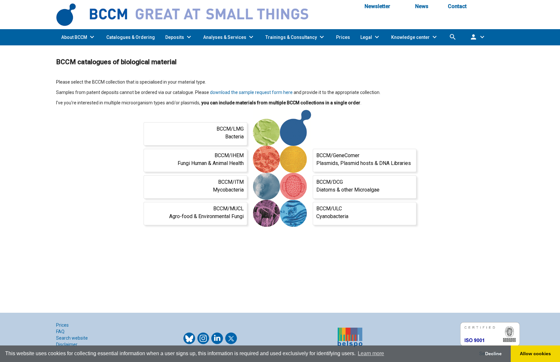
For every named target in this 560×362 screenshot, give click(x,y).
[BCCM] (187, 14)
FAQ (60, 331)
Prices (62, 325)
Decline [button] (493, 353)
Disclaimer (66, 344)
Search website (72, 338)
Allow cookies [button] (535, 353)
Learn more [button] (371, 353)
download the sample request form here (251, 92)
